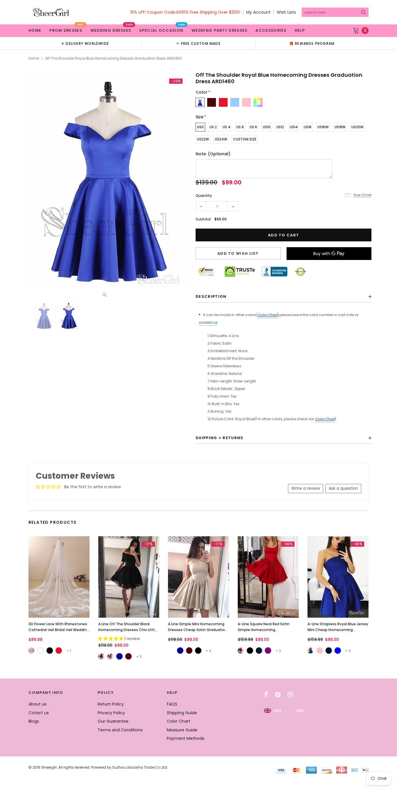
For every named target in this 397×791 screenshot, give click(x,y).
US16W (323, 126)
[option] (85, 43)
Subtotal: (204, 219)
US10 (267, 126)
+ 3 (139, 656)
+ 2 (278, 650)
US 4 (226, 126)
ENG (277, 710)
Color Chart (268, 314)
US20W (357, 126)
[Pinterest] (277, 694)
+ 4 (208, 650)
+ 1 (69, 650)
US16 (308, 126)
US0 (200, 126)
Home (33, 58)
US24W (221, 139)
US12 (280, 126)
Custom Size (244, 139)
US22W (203, 139)
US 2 (213, 126)
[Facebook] (266, 694)
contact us (208, 322)
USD (299, 710)
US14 (294, 126)
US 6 (240, 126)
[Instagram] (290, 694)
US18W (340, 126)
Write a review (305, 488)
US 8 (253, 126)
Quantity (204, 195)
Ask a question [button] (343, 488)
